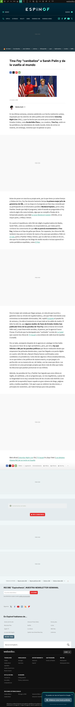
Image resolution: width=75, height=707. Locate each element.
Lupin (50, 49)
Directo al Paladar (50, 660)
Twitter (72, 19)
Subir (66, 652)
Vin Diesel (8, 49)
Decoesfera (7, 680)
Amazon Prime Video (33, 622)
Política (47, 466)
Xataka (6, 660)
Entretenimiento (37, 466)
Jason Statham (26, 49)
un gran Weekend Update (41, 215)
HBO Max (53, 629)
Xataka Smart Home (9, 668)
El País (37, 242)
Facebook (62, 19)
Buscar (68, 644)
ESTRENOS (15, 18)
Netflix (72, 49)
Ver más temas (9, 637)
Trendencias (7, 677)
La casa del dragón (9, 632)
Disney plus (54, 622)
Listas (52, 625)
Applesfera (6, 665)
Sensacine (34, 660)
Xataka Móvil (7, 663)
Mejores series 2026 (22, 581)
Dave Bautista (16, 49)
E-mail (19, 72)
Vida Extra (20, 663)
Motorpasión (63, 660)
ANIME (28, 18)
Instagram (59, 19)
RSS (25, 606)
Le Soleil (60, 332)
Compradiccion (8, 683)
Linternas (35, 49)
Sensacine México (36, 694)
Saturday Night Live (26, 457)
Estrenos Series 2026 (58, 581)
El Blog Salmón (22, 677)
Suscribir (34, 592)
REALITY (22, 18)
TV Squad (32, 335)
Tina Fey (61, 466)
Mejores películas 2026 (35, 581)
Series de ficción (8, 622)
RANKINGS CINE (36, 18)
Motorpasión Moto (64, 663)
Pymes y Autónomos (23, 680)
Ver (38, 514)
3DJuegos (20, 660)
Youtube (68, 19)
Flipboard (65, 19)
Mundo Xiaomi (8, 670)
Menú (7, 12)
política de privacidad (24, 596)
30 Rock (54, 466)
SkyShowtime (58, 49)
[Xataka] (1, 1)
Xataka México (7, 694)
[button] (20, 107)
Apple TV (6, 629)
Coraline (66, 49)
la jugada (50, 318)
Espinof (37, 9)
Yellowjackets (43, 49)
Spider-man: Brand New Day (35, 632)
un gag (12, 237)
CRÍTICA (8, 18)
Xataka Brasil (7, 696)
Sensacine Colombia (37, 696)
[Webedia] (9, 651)
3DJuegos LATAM (22, 694)
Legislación (28, 466)
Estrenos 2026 (46, 581)
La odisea (30, 629)
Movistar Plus (8, 625)
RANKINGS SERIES (47, 18)
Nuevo (67, 12)
